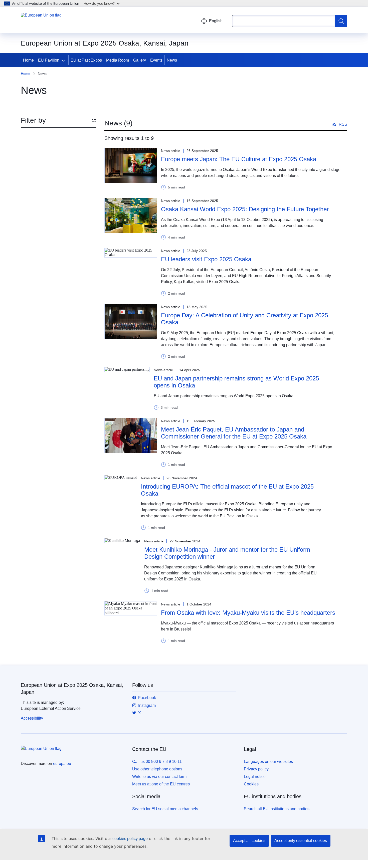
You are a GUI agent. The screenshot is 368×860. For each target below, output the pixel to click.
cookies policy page (130, 838)
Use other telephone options (157, 769)
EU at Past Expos (86, 60)
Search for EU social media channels (165, 809)
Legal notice (255, 776)
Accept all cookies (249, 840)
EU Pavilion (48, 60)
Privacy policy (256, 769)
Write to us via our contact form (159, 776)
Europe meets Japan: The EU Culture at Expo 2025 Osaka (238, 159)
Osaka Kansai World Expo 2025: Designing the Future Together (245, 209)
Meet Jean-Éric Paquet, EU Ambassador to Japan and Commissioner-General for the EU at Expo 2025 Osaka (233, 433)
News (172, 60)
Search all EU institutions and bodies (276, 809)
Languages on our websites (268, 761)
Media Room (117, 60)
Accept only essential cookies (300, 840)
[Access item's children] (64, 60)
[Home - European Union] (41, 20)
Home (28, 60)
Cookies (251, 784)
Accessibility (32, 718)
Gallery (139, 60)
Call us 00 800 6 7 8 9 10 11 (157, 761)
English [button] (216, 21)
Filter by (33, 120)
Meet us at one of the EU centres (161, 784)
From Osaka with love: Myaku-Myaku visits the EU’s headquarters (248, 612)
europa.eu (62, 763)
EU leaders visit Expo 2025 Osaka (206, 259)
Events (156, 60)
